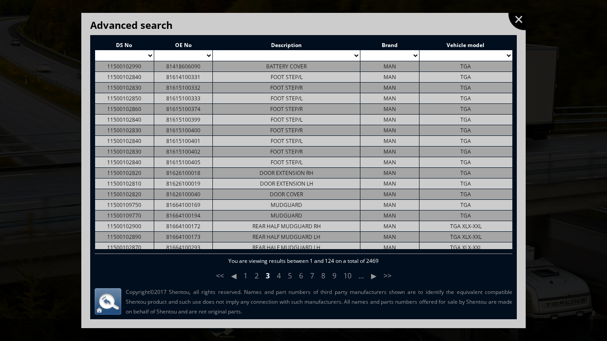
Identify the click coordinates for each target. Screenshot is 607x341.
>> (387, 276)
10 (347, 276)
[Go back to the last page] (517, 21)
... (361, 276)
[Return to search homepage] (108, 301)
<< (220, 276)
